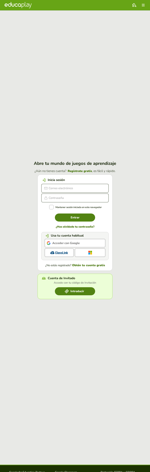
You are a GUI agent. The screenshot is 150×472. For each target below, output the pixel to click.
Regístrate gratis (80, 171)
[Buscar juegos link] (134, 5)
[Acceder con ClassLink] (59, 252)
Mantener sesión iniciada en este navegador (78, 207)
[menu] (143, 5)
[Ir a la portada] (18, 5)
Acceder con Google (66, 243)
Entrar (75, 218)
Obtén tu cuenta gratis (88, 265)
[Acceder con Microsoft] (90, 252)
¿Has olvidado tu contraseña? (75, 226)
